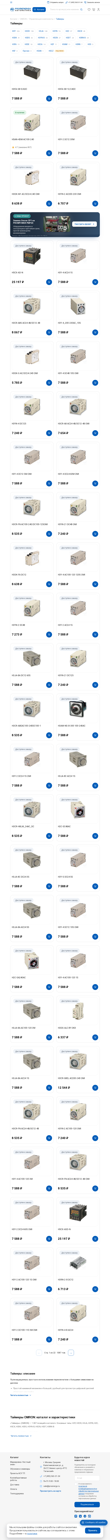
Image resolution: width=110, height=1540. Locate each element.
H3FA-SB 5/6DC (19, 89)
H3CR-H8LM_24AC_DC (23, 826)
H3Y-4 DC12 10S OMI (68, 927)
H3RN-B (84, 38)
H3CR (29, 31)
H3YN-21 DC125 (66, 675)
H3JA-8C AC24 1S (66, 776)
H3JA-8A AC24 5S (20, 927)
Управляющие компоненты (41, 19)
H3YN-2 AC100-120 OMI (69, 1128)
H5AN (40, 51)
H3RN (79, 44)
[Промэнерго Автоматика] (20, 9)
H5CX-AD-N (17, 272)
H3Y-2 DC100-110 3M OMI (24, 1330)
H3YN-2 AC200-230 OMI (69, 194)
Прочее (27, 51)
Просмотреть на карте (50, 1491)
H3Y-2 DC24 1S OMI (21, 776)
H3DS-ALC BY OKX (67, 1028)
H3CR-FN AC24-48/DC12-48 (25, 1128)
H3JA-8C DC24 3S (20, 877)
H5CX (81, 31)
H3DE (28, 44)
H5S (90, 44)
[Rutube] (75, 1516)
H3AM (66, 44)
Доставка (14, 1485)
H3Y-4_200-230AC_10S (69, 323)
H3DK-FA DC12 (19, 574)
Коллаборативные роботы (18, 1479)
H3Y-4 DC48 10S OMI (68, 373)
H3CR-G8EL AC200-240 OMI (71, 1078)
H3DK (16, 38)
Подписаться (87, 1505)
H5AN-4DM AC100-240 (23, 139)
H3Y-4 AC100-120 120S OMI (71, 574)
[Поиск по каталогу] (66, 9)
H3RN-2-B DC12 (65, 1279)
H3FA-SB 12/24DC (67, 89)
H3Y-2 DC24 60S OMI (22, 1229)
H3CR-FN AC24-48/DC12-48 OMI (74, 1179)
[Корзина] (93, 9)
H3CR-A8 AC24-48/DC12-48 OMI (73, 423)
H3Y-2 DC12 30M (66, 139)
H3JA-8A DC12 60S (21, 675)
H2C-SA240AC (19, 977)
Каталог (14, 19)
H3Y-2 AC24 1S (65, 625)
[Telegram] (85, 1516)
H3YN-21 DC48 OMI (67, 524)
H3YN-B (43, 38)
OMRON (23, 19)
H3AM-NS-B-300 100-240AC (71, 725)
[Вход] (98, 9)
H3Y (16, 31)
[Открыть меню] (11, 2)
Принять (92, 1530)
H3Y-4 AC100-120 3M (22, 1179)
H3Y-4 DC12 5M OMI (22, 474)
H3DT (70, 38)
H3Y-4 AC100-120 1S (68, 977)
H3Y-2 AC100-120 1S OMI (24, 1279)
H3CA (41, 44)
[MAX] (89, 1516)
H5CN (57, 38)
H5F (14, 51)
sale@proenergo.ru (51, 1486)
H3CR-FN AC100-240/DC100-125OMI (30, 524)
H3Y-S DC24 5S (65, 877)
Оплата (13, 1489)
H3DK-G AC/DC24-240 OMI (25, 373)
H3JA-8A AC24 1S (20, 1078)
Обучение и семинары (20, 1469)
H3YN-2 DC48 (18, 625)
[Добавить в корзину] (49, 99)
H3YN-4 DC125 (19, 423)
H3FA (15, 44)
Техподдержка (17, 1493)
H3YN (56, 31)
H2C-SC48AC (64, 826)
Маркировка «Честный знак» (20, 1463)
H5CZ (56, 51)
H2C (69, 31)
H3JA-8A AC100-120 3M (23, 1028)
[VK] (80, 1516)
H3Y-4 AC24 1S (65, 272)
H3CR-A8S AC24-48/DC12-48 (26, 323)
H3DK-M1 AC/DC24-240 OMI (26, 194)
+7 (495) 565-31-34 (51, 1476)
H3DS (29, 38)
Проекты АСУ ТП (17, 1473)
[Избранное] (89, 9)
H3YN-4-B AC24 (65, 1330)
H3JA (43, 31)
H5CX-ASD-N (64, 1229)
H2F (54, 44)
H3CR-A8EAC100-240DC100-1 (26, 725)
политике (32, 1534)
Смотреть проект (83, 224)
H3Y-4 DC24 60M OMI (68, 474)
